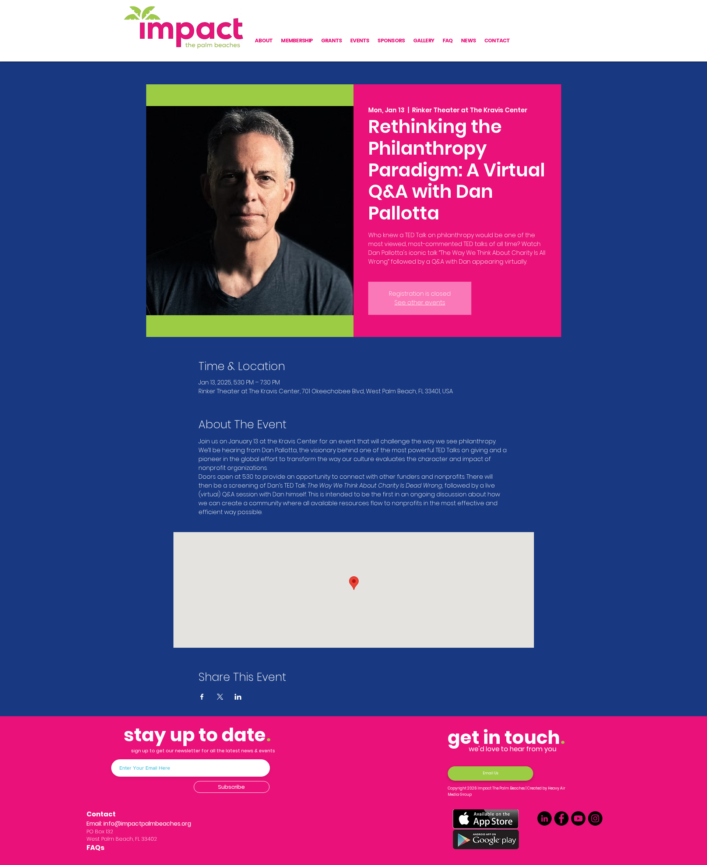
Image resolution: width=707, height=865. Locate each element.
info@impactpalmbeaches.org (147, 823)
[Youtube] (578, 818)
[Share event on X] (220, 697)
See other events (419, 302)
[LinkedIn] (544, 818)
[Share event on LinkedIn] (238, 697)
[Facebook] (561, 818)
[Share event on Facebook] (201, 697)
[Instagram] (595, 818)
